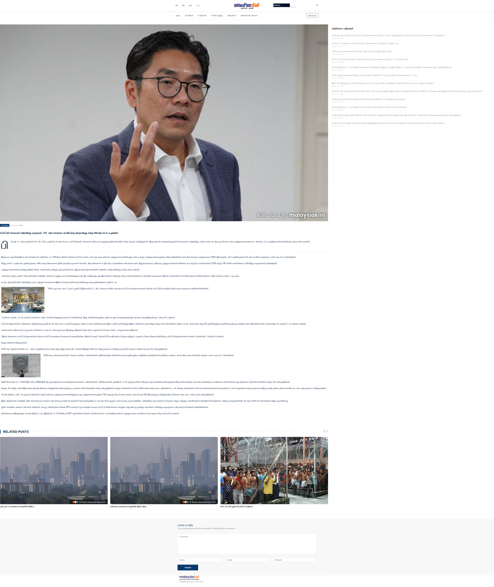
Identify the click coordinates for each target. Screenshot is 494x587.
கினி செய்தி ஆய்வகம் (249, 15)
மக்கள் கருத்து (217, 15)
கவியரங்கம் (231, 15)
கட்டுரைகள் (202, 15)
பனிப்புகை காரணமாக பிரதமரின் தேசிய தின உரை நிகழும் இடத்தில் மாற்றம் (362, 51)
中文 (190, 5)
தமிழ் (198, 5)
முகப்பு (178, 15)
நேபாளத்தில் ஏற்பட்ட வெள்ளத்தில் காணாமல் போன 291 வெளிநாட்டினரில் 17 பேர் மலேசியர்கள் (369, 107)
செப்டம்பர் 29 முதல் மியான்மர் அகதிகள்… (127, 506)
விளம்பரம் (312, 15)
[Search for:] (281, 5)
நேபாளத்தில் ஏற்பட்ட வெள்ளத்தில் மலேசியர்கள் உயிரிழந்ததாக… (246, 506)
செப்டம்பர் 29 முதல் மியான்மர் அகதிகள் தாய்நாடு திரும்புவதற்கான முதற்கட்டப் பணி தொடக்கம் (370, 59)
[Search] (294, 5)
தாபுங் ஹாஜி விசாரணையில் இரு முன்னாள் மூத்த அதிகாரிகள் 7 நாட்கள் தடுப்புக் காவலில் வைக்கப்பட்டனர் (374, 75)
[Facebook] (317, 5)
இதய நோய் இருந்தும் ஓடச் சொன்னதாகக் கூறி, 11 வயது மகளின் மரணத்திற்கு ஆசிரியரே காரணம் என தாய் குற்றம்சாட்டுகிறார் (383, 83)
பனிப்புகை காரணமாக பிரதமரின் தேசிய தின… (19, 506)
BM (183, 5)
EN (177, 5)
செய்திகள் (189, 15)
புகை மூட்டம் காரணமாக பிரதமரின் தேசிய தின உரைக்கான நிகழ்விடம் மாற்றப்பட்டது (365, 43)
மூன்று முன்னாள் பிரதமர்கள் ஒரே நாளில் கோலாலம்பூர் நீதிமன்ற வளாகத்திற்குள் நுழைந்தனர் (369, 99)
